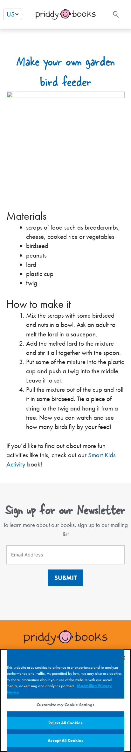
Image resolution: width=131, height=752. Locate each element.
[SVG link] (115, 14)
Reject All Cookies (65, 723)
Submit (65, 578)
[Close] (123, 658)
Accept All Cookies (65, 740)
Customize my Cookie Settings (65, 704)
